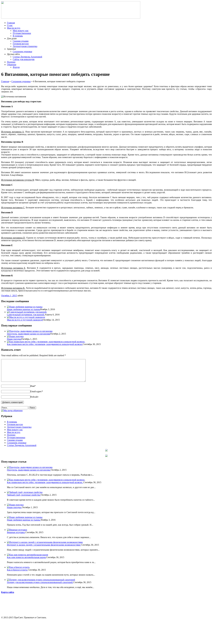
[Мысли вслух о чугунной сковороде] (26, 317)
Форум (16, 67)
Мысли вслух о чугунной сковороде (25, 320)
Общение (11, 64)
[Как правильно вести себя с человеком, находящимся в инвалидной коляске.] (46, 341)
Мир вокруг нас (21, 30)
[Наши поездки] (15, 336)
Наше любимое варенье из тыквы (23, 309)
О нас (10, 25)
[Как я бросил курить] (18, 567)
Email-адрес (36, 391)
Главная (11, 22)
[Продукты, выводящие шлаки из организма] (29, 331)
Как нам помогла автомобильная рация (26, 557)
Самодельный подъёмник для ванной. (26, 314)
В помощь (18, 36)
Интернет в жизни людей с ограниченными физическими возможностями (44, 545)
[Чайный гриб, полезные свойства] (24, 492)
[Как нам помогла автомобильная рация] (27, 554)
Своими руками (21, 41)
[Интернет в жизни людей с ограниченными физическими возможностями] (45, 542)
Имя (33, 386)
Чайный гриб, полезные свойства (24, 495)
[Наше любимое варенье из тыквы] (24, 306)
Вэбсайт (34, 397)
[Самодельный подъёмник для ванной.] (27, 312)
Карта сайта (7, 592)
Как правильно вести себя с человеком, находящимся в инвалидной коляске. (45, 344)
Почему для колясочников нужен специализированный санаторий (40, 582)
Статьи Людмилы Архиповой (27, 56)
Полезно (11, 62)
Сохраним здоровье (22, 51)
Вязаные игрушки (16, 532)
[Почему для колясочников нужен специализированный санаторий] (41, 579)
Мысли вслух (13, 28)
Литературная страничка (25, 46)
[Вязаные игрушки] (17, 529)
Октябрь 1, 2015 (9, 295)
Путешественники (22, 33)
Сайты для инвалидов (23, 59)
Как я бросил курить (17, 570)
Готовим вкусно (21, 43)
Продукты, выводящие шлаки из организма (28, 334)
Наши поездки (14, 339)
